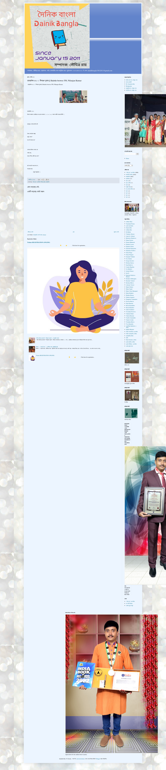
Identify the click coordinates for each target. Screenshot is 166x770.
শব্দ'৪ (127, 185)
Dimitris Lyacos (130, 244)
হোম (73, 232)
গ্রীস (127, 338)
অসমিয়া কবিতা (129, 230)
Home (127, 158)
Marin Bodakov (130, 293)
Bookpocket (129, 86)
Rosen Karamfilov (130, 305)
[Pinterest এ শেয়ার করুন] (48, 179)
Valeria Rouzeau (130, 316)
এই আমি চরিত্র (129, 603)
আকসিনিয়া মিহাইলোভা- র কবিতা (131, 326)
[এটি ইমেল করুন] (42, 179)
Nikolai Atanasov (130, 297)
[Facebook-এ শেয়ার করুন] (46, 179)
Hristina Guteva (130, 263)
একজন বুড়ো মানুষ (129, 605)
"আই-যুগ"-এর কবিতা (36, 182)
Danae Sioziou (129, 240)
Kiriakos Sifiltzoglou (131, 279)
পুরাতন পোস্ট (116, 232)
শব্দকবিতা (128, 178)
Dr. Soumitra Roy (130, 84)
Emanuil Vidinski (130, 257)
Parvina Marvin (130, 301)
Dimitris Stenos (130, 246)
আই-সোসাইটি (129, 82)
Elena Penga (129, 252)
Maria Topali (129, 289)
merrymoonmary (81, 759)
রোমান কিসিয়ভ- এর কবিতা (131, 344)
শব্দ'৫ (127, 180)
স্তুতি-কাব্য (128, 187)
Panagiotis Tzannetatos (131, 299)
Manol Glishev (129, 287)
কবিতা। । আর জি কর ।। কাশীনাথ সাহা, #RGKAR (47, 347)
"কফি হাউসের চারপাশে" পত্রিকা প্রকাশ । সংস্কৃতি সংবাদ (47, 338)
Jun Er (127, 273)
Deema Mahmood (130, 242)
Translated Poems (130, 224)
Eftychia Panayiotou (131, 248)
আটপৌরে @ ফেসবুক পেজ (131, 90)
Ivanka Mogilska (130, 267)
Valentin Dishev (130, 314)
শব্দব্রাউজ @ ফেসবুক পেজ (131, 88)
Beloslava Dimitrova (131, 238)
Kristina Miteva (130, 283)
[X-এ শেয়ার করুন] (45, 179)
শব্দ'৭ (127, 193)
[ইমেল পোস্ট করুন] (38, 179)
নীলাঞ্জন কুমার (43, 182)
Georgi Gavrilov (130, 261)
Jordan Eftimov (130, 271)
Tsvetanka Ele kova (131, 311)
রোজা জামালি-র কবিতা (130, 342)
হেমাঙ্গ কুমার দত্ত (129, 346)
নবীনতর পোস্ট (30, 232)
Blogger (98, 759)
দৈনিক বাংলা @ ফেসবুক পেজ (131, 80)
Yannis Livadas (129, 320)
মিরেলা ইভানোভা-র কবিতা (131, 340)
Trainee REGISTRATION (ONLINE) (38, 242)
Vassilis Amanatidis (131, 318)
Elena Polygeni (129, 254)
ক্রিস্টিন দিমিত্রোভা (130, 329)
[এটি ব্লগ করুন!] (43, 179)
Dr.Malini (128, 232)
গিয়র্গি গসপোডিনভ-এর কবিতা (132, 331)
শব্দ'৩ (127, 191)
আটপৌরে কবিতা (129, 174)
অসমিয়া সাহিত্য (129, 222)
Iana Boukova (129, 265)
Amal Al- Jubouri (130, 236)
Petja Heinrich (129, 303)
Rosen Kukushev (130, 307)
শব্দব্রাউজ (47, 182)
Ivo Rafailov (129, 269)
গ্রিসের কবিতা (129, 228)
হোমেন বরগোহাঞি (129, 226)
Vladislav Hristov (130, 234)
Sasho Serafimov (130, 309)
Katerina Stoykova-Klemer (130, 276)
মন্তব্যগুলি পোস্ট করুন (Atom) (39, 235)
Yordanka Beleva (130, 322)
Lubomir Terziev (130, 285)
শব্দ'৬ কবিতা (128, 183)
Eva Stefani (129, 259)
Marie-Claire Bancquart (132, 291)
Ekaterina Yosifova (130, 250)
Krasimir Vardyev (130, 281)
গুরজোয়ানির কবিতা (129, 336)
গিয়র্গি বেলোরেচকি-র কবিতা (131, 334)
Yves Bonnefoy (129, 324)
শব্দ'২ (127, 197)
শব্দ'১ (127, 195)
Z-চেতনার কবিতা (129, 189)
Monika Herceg (130, 295)
